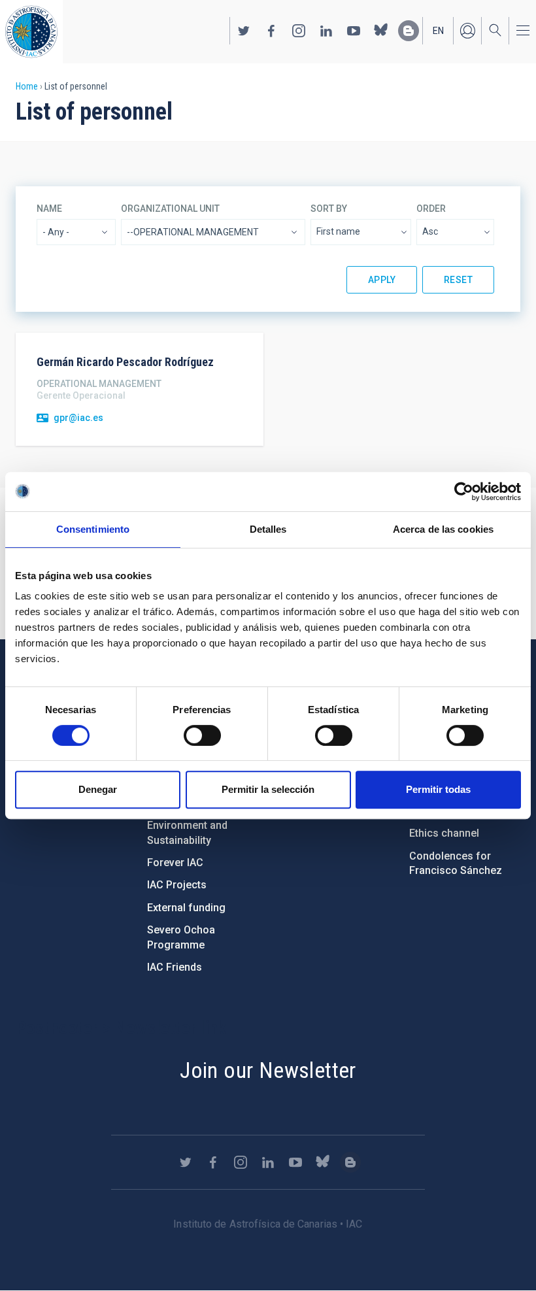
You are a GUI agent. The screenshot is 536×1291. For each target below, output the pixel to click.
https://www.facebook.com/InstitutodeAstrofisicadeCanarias (271, 30)
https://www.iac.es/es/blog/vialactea (408, 30)
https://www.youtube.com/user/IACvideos (353, 30)
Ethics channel (444, 833)
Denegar (97, 789)
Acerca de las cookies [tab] (443, 529)
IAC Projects (177, 885)
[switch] (202, 735)
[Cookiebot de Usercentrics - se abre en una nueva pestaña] (464, 491)
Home (27, 86)
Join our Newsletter (268, 1070)
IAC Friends (174, 967)
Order (431, 208)
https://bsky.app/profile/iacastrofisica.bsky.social (381, 30)
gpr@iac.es (78, 417)
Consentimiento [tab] (92, 529)
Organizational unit (170, 208)
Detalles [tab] (268, 529)
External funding (186, 907)
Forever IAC (175, 862)
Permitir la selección (268, 789)
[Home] (31, 31)
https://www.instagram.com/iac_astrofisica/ (298, 30)
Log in (467, 30)
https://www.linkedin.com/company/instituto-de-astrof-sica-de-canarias (326, 30)
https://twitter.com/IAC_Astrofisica (244, 30)
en (438, 30)
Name (49, 208)
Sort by (328, 208)
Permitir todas (438, 789)
